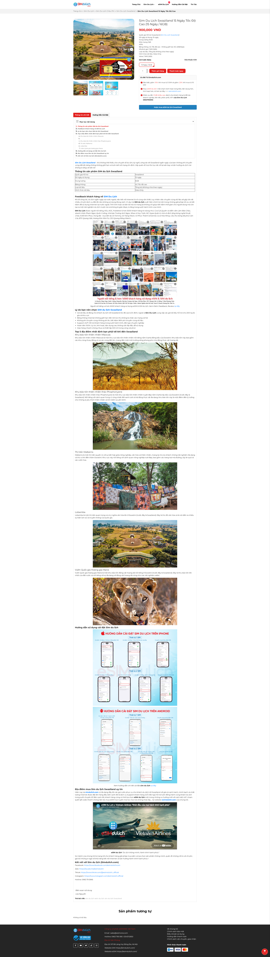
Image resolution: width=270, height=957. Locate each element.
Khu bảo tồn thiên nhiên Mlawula (91, 136)
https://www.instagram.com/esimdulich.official (103, 876)
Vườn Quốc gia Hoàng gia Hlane (91, 148)
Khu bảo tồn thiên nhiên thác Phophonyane (95, 141)
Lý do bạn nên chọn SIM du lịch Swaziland (93, 131)
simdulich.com (91, 792)
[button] (131, 49)
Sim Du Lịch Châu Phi (105, 11)
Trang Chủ (136, 4)
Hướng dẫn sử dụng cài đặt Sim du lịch (92, 151)
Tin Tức (194, 4)
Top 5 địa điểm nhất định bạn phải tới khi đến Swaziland (98, 133)
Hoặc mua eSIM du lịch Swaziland (168, 107)
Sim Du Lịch (148, 4)
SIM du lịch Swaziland (110, 310)
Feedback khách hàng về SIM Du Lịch (91, 129)
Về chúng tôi (172, 929)
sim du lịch (89, 898)
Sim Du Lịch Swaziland (125, 11)
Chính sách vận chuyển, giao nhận (181, 939)
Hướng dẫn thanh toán (177, 937)
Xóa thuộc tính (190, 60)
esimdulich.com (175, 91)
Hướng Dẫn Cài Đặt (180, 4)
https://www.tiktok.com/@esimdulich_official (100, 872)
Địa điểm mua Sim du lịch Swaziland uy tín (93, 153)
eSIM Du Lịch (163, 4)
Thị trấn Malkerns (86, 143)
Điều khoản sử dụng (175, 934)
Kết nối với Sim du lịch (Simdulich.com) (92, 156)
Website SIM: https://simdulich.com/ (120, 948)
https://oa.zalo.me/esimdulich (91, 869)
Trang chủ (77, 11)
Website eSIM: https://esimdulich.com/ (121, 951)
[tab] (82, 115)
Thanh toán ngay (176, 71)
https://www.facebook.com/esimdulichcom (102, 865)
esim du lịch (99, 898)
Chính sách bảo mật (175, 931)
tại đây (177, 306)
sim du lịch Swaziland (113, 898)
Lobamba (83, 146)
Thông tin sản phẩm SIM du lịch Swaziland (93, 126)
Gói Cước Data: (145, 60)
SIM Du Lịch (110, 196)
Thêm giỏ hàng (158, 71)
